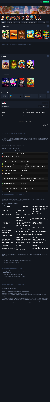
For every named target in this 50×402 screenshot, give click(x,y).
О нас (3, 109)
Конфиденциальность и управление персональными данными (35, 113)
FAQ (2, 115)
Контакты (3, 112)
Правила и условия (29, 109)
